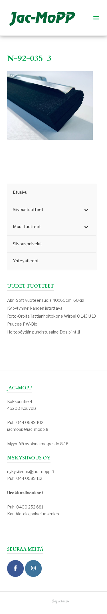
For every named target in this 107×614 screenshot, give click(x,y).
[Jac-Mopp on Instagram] (33, 568)
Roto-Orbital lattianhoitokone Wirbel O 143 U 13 (51, 316)
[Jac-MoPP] (15, 568)
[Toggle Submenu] (86, 209)
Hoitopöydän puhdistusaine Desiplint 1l (43, 332)
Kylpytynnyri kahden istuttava (34, 308)
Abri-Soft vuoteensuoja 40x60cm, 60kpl (45, 300)
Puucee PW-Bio (22, 324)
